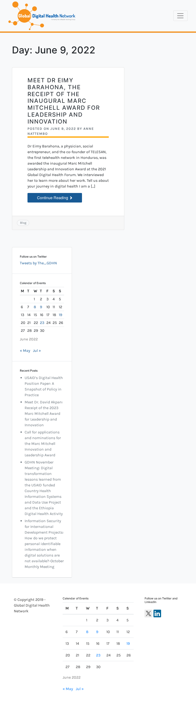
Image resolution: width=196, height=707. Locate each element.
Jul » (37, 350)
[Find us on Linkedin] (157, 613)
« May (25, 350)
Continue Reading (53, 197)
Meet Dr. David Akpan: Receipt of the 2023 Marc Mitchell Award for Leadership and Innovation (44, 413)
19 (60, 314)
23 (42, 322)
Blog (23, 222)
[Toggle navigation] (180, 15)
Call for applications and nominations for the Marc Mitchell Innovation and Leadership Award (43, 443)
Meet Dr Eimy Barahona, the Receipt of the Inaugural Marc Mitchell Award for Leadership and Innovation (63, 101)
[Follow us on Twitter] (148, 613)
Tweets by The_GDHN (38, 263)
